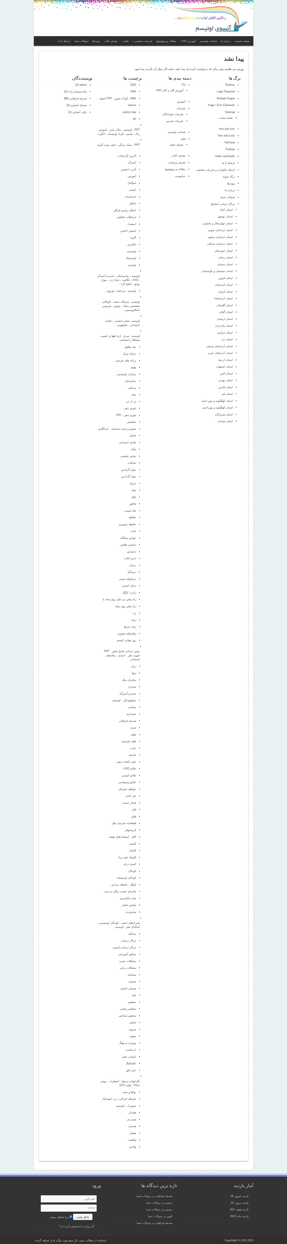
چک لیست (130, 510)
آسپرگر (132, 162)
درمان (132, 565)
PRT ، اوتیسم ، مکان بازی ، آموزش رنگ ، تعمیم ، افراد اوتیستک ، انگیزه (119, 131)
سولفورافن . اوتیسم (124, 700)
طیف (133, 734)
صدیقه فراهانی (127, 720)
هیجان (132, 1133)
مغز (134, 995)
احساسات (130, 196)
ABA (133, 91)
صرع (133, 727)
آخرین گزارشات (127, 155)
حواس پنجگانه (128, 537)
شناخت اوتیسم (208, 41)
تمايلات (132, 462)
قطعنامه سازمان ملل (124, 823)
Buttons (230, 84)
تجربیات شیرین (174, 120)
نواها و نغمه (129, 1092)
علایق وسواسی (127, 782)
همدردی (131, 1119)
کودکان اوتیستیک (126, 877)
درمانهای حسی (127, 578)
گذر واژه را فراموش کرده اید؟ (76, 1226)
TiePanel (229, 142)
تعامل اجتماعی (127, 442)
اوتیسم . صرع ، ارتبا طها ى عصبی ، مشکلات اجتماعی (119, 338)
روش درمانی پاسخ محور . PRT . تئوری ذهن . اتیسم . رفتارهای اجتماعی (121, 655)
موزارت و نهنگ (127, 1043)
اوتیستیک (131, 258)
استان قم (227, 393)
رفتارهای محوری (126, 633)
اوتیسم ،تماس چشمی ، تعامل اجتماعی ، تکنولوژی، (122, 323)
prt (134, 118)
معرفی (132, 981)
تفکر (133, 449)
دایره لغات (130, 558)
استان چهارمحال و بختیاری (218, 223)
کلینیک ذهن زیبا (127, 857)
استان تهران (226, 380)
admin (83, 84)
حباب (133, 531)
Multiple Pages (226, 98)
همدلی (132, 1126)
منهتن (133, 1036)
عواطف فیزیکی (127, 789)
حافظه (132, 517)
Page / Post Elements (221, 105)
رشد (133, 619)
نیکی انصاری (79, 112)
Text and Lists (226, 135)
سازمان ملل (129, 679)
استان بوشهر (225, 216)
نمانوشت (180, 176)
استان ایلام (226, 209)
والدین (132, 1146)
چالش (132, 503)
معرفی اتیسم (128, 988)
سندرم (132, 686)
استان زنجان (225, 257)
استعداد (131, 224)
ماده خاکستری (128, 898)
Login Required (226, 91)
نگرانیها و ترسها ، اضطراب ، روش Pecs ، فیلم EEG (120, 1083)
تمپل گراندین (128, 476)
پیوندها (96, 41)
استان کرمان (225, 291)
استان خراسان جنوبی (220, 230)
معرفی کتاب (111, 41)
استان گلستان (225, 305)
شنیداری (131, 713)
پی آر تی (131, 401)
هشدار (132, 1112)
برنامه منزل (129, 353)
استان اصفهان (224, 366)
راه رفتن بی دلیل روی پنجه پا (119, 599)
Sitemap (230, 112)
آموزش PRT (188, 41)
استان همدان (225, 421)
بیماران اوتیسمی (126, 374)
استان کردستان (224, 284)
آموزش (181, 101)
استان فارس (225, 387)
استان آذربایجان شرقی (219, 346)
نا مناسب (130, 1049)
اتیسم (132, 189)
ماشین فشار (129, 905)
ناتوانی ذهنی (128, 1056)
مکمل (132, 1022)
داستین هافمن (128, 544)
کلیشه (132, 843)
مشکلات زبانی (128, 967)
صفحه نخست (242, 41)
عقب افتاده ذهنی (126, 761)
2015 (133, 84)
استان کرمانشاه (223, 298)
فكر (134, 809)
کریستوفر (130, 830)
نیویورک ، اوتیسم (126, 1105)
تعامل (133, 435)
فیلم (124, 41)
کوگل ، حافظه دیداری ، (123, 884)
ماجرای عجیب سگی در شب (120, 891)
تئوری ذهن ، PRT (126, 415)
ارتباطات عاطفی (126, 217)
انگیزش (131, 244)
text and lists (227, 128)
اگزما (133, 237)
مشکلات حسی (127, 961)
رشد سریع (130, 626)
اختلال (132, 203)
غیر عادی (131, 795)
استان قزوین (225, 278)
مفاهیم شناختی (127, 1015)
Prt (184, 84)
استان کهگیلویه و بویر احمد (217, 400)
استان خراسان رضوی (220, 237)
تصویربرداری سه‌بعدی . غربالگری (117, 428)
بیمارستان (130, 380)
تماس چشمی (128, 456)
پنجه (133, 394)
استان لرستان (225, 318)
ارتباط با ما (64, 41)
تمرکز (132, 483)
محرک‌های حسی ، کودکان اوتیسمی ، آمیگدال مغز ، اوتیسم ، (118, 925)
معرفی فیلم (176, 144)
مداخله (132, 933)
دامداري (131, 551)
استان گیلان (226, 312)
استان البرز (226, 373)
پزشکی (132, 387)
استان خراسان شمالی (220, 243)
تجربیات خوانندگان (172, 114)
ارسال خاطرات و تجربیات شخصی (215, 169)
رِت (134, 612)
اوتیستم (131, 251)
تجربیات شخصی (142, 41)
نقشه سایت (226, 117)
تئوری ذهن (130, 408)
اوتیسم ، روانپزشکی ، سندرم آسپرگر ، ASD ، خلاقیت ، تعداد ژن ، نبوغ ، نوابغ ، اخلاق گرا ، (118, 280)
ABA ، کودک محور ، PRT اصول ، (117, 98)
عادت (133, 748)
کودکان (132, 871)
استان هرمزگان (224, 414)
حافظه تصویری (127, 524)
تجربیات (181, 108)
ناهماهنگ (131, 1063)
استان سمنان (225, 264)
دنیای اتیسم (129, 585)
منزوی (132, 1029)
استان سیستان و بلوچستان (217, 271)
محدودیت (130, 911)
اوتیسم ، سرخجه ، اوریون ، (120, 290)
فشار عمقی (129, 802)
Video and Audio (225, 156)
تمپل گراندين (128, 469)
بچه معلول (130, 346)
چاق (134, 497)
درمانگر (132, 571)
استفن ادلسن (128, 230)
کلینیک (132, 850)
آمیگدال (131, 183)
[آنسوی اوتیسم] (209, 30)
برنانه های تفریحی (125, 360)
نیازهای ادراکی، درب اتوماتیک (119, 1098)
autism (132, 105)
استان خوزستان (224, 250)
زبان (133, 666)
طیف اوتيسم (128, 741)
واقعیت (132, 1139)
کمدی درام (130, 864)
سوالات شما (81, 41)
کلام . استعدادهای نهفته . (121, 836)
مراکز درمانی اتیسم (124, 947)
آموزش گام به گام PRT (169, 90)
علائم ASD (130, 768)
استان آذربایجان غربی (220, 352)
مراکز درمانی (128, 940)
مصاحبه (132, 974)
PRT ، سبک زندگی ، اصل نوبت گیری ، (118, 147)
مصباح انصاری (79, 105)
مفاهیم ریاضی (128, 1008)
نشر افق (131, 1070)
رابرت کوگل (129, 592)
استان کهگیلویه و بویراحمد (217, 407)
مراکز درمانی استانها (223, 203)
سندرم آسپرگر (128, 693)
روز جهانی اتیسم (126, 640)
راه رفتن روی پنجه (125, 606)
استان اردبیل (225, 359)
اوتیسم (132, 264)
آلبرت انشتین (128, 169)
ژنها (134, 672)
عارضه (132, 754)
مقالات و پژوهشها (166, 41)
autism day (129, 112)
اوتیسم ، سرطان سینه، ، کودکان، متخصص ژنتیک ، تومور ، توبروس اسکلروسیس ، (121, 305)
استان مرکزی (225, 332)
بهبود (133, 367)
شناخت (132, 707)
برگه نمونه (229, 176)
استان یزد (227, 339)
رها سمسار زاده (77, 91)
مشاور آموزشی (127, 954)
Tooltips (230, 149)
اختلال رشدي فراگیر (124, 210)
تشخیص (131, 421)
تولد (134, 490)
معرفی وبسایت (177, 162)
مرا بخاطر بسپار (60, 1217)
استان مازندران (224, 325)
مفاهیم (132, 1002)
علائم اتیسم (129, 775)
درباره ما (226, 41)
